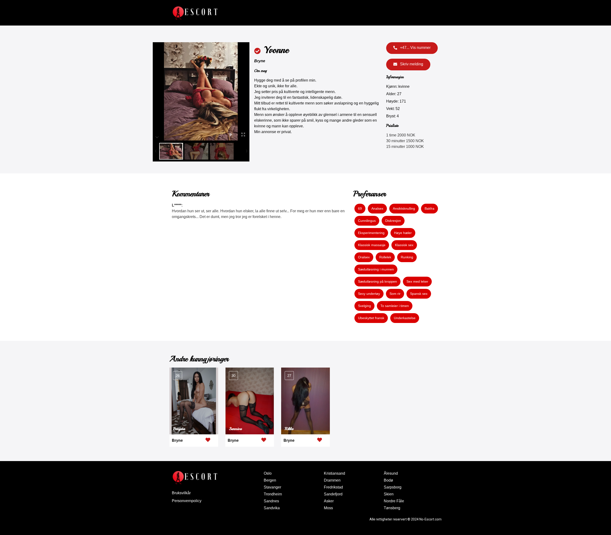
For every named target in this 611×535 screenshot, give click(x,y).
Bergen (270, 480)
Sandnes (271, 501)
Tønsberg (392, 508)
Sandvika (272, 508)
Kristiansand (334, 473)
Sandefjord (333, 494)
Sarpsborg (392, 487)
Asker (329, 501)
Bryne (259, 61)
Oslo (268, 473)
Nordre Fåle (394, 501)
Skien (389, 494)
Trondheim (273, 494)
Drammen (332, 480)
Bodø (388, 480)
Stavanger (272, 487)
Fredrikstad (333, 487)
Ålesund (391, 473)
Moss (328, 508)
